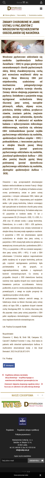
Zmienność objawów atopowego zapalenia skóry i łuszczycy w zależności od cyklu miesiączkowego (22, 385)
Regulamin (10, 430)
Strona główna (10, 15)
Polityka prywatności (22, 434)
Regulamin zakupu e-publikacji (28, 430)
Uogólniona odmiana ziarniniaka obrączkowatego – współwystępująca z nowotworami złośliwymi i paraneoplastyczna (21, 378)
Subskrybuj (34, 460)
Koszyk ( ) (22, 2)
